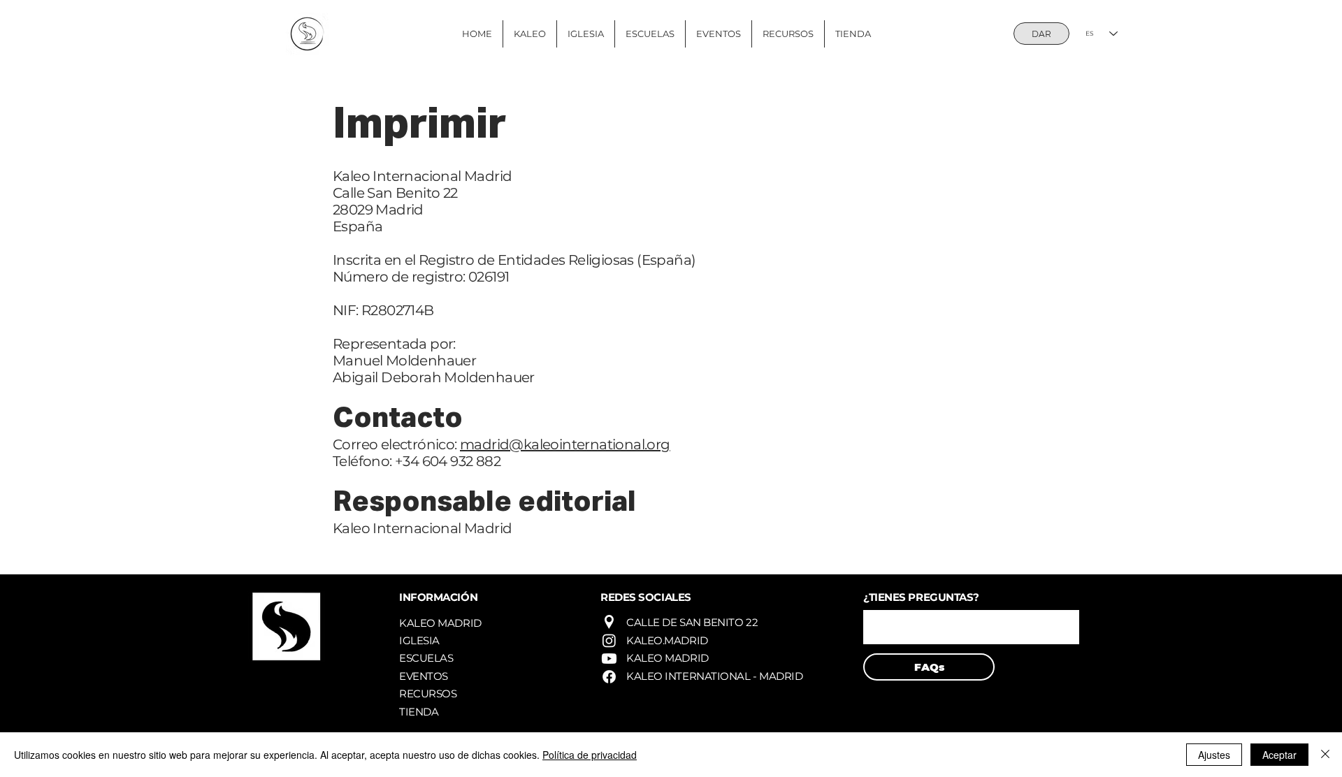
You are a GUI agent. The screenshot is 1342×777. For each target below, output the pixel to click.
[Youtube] (609, 658)
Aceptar (1279, 755)
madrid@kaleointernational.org (565, 444)
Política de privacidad (589, 755)
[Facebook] (609, 676)
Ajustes (1214, 755)
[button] (971, 627)
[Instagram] (609, 640)
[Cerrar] (1325, 754)
